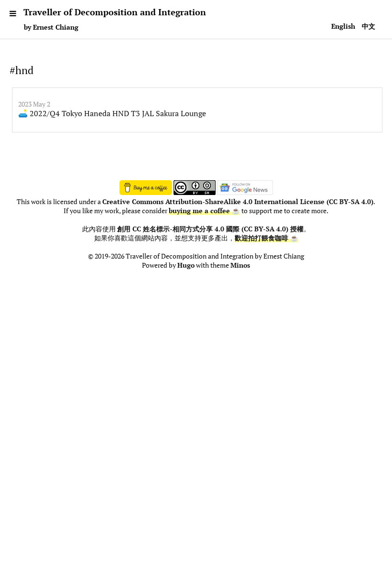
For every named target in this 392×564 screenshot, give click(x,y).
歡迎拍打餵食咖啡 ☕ (266, 238)
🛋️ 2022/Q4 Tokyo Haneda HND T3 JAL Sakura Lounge (112, 113)
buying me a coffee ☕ (204, 210)
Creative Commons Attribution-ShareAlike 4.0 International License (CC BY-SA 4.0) (237, 201)
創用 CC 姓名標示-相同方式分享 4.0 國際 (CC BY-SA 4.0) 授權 (210, 229)
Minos (240, 265)
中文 (368, 26)
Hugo (186, 265)
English (343, 26)
